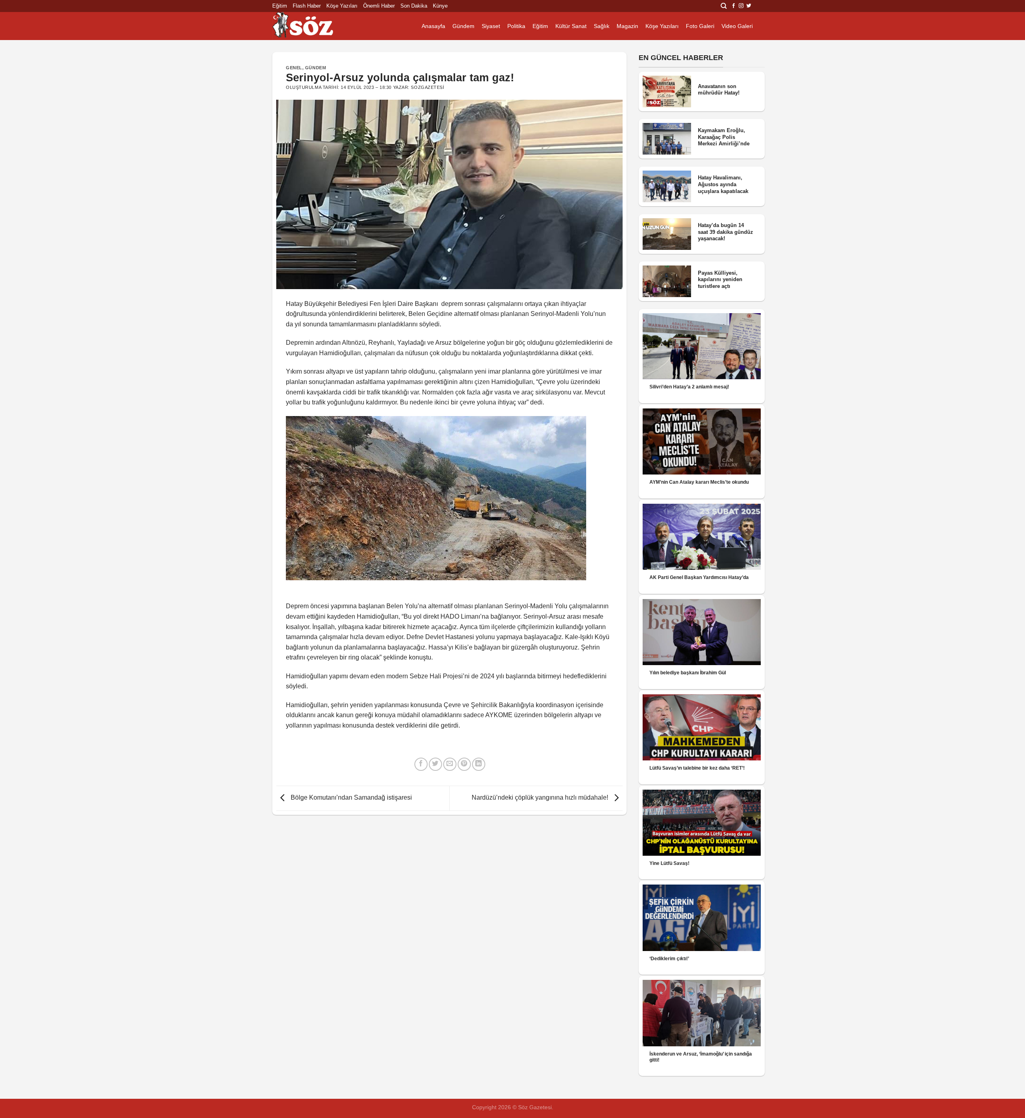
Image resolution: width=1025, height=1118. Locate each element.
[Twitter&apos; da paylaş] (435, 764)
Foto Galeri (700, 26)
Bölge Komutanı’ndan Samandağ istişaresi (350, 797)
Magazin (627, 26)
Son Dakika (413, 6)
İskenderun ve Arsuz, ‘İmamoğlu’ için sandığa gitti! (700, 1057)
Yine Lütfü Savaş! (669, 863)
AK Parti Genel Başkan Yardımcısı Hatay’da (699, 577)
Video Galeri (737, 26)
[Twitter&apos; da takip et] (748, 6)
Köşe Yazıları (342, 6)
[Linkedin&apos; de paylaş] (478, 764)
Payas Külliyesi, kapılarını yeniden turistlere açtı (720, 279)
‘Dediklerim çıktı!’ (669, 958)
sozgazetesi (427, 87)
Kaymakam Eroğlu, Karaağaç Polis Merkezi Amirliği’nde (724, 137)
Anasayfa (433, 26)
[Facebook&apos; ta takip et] (733, 6)
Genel (294, 67)
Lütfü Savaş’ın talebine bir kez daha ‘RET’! (697, 768)
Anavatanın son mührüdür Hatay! (719, 89)
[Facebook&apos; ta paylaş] (421, 764)
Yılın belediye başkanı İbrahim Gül (687, 672)
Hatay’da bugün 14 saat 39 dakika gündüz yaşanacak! (725, 231)
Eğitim (279, 6)
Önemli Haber (379, 6)
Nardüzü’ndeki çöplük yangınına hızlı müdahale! (541, 797)
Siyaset (491, 26)
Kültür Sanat (571, 26)
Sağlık (601, 26)
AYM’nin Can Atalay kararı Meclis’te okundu (699, 482)
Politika (516, 26)
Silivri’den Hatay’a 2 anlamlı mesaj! (689, 386)
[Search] (724, 6)
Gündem (463, 26)
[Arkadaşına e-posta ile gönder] (449, 764)
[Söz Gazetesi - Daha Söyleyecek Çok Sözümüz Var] (312, 26)
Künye (440, 6)
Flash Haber (307, 6)
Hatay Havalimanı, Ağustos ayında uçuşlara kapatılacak (723, 184)
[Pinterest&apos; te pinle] (464, 764)
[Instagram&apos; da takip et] (741, 6)
